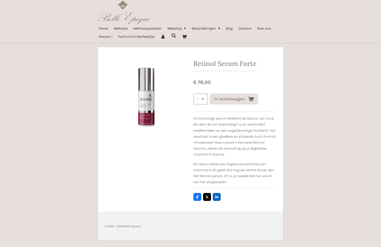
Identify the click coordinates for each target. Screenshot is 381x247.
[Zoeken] (173, 35)
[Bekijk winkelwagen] (184, 36)
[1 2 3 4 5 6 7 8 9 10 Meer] (200, 99)
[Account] (163, 36)
